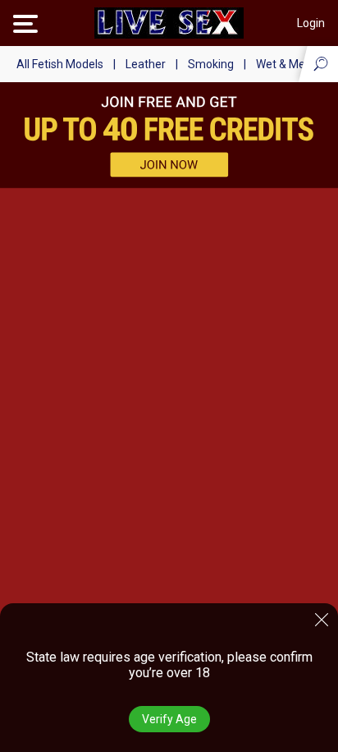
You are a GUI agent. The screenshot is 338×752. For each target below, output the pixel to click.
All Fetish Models (59, 64)
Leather (146, 64)
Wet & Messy (289, 64)
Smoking (211, 64)
